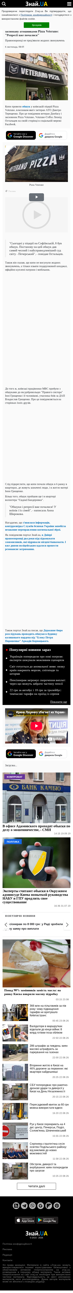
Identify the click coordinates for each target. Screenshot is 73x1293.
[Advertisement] (36, 443)
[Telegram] (24, 1205)
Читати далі (36, 1186)
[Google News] (40, 1205)
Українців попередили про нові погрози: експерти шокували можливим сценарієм (37, 658)
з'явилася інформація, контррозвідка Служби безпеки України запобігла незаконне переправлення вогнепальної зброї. (35, 525)
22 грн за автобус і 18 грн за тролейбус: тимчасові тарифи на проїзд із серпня (35, 692)
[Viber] (32, 1205)
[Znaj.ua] (36, 4)
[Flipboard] (48, 1205)
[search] (4, 4)
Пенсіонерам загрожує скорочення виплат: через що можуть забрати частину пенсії (38, 682)
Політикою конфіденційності (36, 15)
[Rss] (16, 1205)
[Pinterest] (56, 1205)
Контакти (7, 1260)
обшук (26, 106)
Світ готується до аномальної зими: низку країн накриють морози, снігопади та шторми (37, 670)
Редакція (7, 1254)
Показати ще (58, 701)
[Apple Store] (25, 1220)
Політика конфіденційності (17, 1243)
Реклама (7, 1249)
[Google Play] (47, 1220)
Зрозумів (36, 25)
